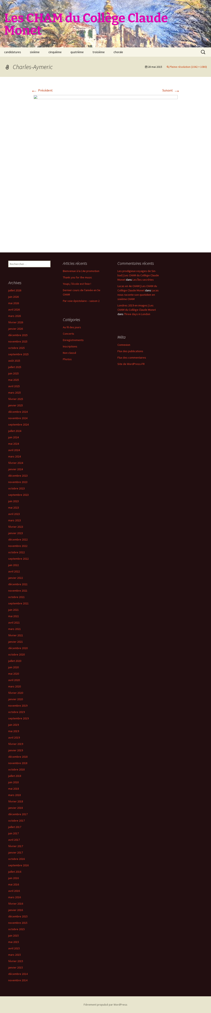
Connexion (123, 345)
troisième (99, 52)
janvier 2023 (15, 533)
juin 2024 (13, 437)
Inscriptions (70, 346)
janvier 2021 (15, 642)
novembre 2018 (17, 763)
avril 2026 (14, 309)
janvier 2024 (15, 469)
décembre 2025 (18, 335)
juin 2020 (13, 667)
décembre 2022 (18, 539)
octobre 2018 (16, 769)
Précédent (42, 90)
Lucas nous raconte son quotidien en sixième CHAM (138, 294)
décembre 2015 (18, 916)
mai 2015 (13, 942)
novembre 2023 (17, 482)
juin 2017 (13, 833)
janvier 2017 (15, 852)
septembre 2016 (18, 865)
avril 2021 (14, 622)
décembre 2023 (18, 475)
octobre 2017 (16, 820)
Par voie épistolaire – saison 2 (81, 301)
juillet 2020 (14, 661)
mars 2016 (14, 897)
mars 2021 (14, 629)
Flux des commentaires (131, 357)
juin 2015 (13, 935)
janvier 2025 (15, 405)
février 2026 (15, 322)
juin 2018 (13, 782)
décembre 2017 (18, 814)
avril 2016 (14, 891)
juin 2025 (13, 373)
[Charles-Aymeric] (106, 169)
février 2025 (15, 399)
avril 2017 (14, 840)
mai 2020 (13, 673)
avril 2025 (14, 386)
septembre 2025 (18, 354)
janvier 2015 (15, 967)
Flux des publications (130, 351)
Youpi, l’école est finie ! (77, 284)
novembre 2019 (17, 705)
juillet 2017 (14, 827)
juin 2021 (13, 610)
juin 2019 (13, 725)
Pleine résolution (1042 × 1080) (188, 67)
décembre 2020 (18, 648)
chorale (118, 52)
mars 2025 (14, 392)
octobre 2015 (16, 929)
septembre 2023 (18, 495)
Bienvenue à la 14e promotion (81, 271)
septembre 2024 (18, 424)
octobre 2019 (16, 712)
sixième (35, 52)
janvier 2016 (15, 910)
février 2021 (15, 635)
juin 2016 (13, 878)
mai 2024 (13, 444)
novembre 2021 (17, 590)
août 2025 (14, 360)
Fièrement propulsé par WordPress (105, 1004)
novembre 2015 (17, 923)
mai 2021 (13, 616)
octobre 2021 (16, 597)
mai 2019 (13, 731)
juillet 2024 (14, 431)
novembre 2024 (17, 418)
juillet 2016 (14, 871)
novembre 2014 (17, 980)
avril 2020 (14, 680)
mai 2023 (13, 507)
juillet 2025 (14, 367)
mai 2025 (13, 380)
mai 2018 (13, 788)
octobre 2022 (16, 552)
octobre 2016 (16, 859)
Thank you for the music (77, 277)
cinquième (55, 52)
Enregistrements (73, 340)
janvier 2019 (15, 750)
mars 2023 (14, 520)
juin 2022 (13, 565)
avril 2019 (14, 737)
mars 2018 (14, 795)
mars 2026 (14, 316)
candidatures (12, 52)
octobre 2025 (16, 348)
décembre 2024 (18, 412)
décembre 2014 (18, 974)
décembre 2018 (18, 757)
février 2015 (15, 961)
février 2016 (15, 903)
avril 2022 (14, 571)
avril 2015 (14, 948)
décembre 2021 (18, 584)
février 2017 (15, 846)
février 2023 (15, 527)
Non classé (69, 353)
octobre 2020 (16, 654)
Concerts (68, 333)
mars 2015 (14, 955)
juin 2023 (13, 501)
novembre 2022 (17, 546)
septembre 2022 (18, 558)
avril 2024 (14, 450)
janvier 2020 (15, 699)
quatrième (77, 52)
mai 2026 (13, 303)
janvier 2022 (15, 578)
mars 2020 (14, 686)
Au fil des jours (72, 327)
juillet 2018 (14, 776)
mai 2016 (13, 884)
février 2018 (15, 801)
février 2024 (15, 463)
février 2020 (15, 693)
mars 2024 (14, 456)
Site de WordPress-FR (131, 364)
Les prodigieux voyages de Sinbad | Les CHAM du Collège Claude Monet (138, 275)
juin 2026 (13, 297)
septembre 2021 (18, 603)
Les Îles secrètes (143, 279)
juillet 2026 (14, 290)
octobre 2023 (16, 488)
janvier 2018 (15, 808)
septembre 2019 (18, 718)
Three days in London (137, 314)
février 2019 (15, 744)
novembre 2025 (17, 341)
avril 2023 (14, 514)
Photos (67, 359)
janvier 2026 (15, 329)
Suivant (171, 90)
